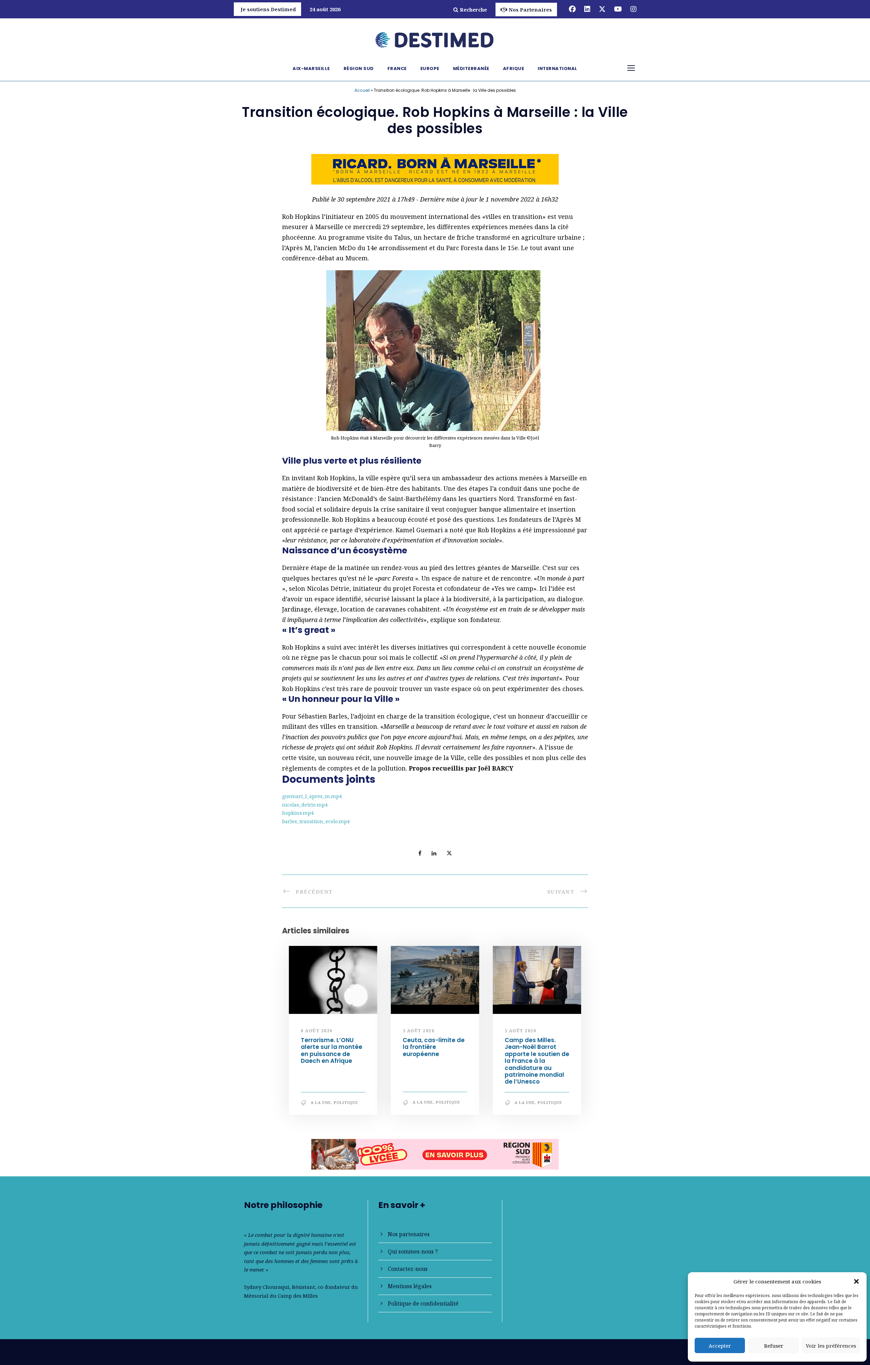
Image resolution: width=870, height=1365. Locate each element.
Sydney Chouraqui (266, 1286)
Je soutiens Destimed (268, 9)
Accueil (362, 90)
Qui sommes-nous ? (413, 1251)
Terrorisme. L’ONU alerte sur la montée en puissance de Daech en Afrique (331, 1050)
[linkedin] (587, 9)
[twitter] (602, 9)
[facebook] (572, 9)
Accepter (720, 1345)
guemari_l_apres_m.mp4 (312, 796)
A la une (321, 1102)
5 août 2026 (419, 1031)
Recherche (473, 9)
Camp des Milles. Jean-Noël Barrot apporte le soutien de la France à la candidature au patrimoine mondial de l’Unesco (537, 1061)
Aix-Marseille (311, 68)
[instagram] (633, 9)
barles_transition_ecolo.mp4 (316, 821)
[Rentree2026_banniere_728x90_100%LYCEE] (435, 1154)
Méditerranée (471, 68)
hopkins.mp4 (298, 813)
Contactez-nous (408, 1269)
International (557, 68)
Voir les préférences (831, 1345)
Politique (346, 1102)
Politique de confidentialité (423, 1303)
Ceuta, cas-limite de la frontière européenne (434, 1047)
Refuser (773, 1345)
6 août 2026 (317, 1031)
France (397, 68)
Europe (429, 68)
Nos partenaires (409, 1234)
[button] (856, 1281)
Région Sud (359, 68)
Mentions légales (410, 1286)
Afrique (513, 68)
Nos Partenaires (530, 9)
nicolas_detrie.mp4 (305, 804)
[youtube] (618, 9)
